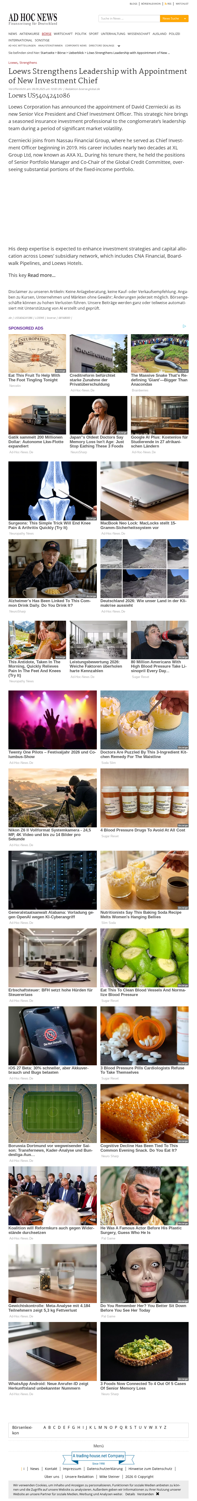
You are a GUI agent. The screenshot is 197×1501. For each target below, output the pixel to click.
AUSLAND (159, 34)
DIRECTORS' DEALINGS (101, 45)
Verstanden (145, 1494)
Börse (61, 53)
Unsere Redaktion (79, 1476)
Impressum (72, 1468)
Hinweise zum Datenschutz (150, 1468)
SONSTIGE (42, 40)
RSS (169, 3)
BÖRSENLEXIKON (151, 3)
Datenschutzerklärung (105, 1468)
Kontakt (51, 1468)
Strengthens (28, 63)
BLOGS (133, 3)
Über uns (51, 1476)
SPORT (93, 34)
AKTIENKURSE (29, 34)
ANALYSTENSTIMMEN (50, 45)
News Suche (171, 18)
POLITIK (80, 34)
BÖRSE (46, 34)
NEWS (12, 34)
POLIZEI (174, 34)
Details (130, 1494)
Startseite (47, 53)
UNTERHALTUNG (113, 34)
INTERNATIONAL (20, 40)
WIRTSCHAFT (63, 34)
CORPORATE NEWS (75, 45)
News (34, 1468)
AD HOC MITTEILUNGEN (22, 45)
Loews (13, 63)
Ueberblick (76, 53)
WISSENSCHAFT (139, 34)
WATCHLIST (182, 3)
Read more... (41, 275)
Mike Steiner (109, 1476)
